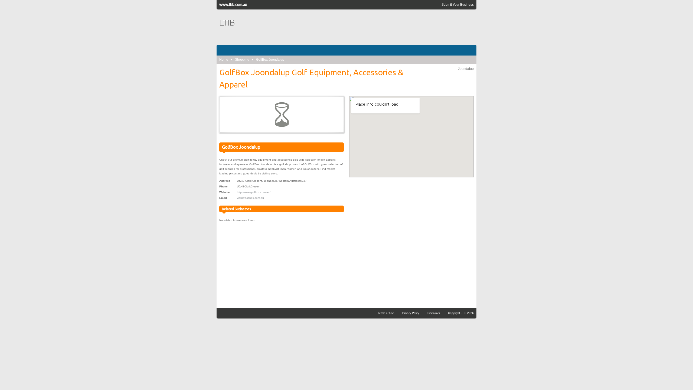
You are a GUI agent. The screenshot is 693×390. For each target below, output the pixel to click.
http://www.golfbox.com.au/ (253, 192)
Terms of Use (386, 312)
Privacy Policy (410, 312)
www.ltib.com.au (233, 4)
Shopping (242, 59)
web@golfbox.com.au (250, 197)
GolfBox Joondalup (270, 59)
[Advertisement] (375, 27)
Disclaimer (433, 312)
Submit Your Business (458, 4)
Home (223, 59)
